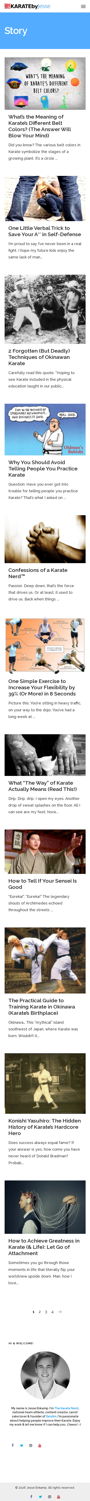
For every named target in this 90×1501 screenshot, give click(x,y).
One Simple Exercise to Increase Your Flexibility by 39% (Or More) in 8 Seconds (42, 687)
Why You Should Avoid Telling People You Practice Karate (42, 468)
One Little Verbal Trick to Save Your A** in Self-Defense (44, 231)
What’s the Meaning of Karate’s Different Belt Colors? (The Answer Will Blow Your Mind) (39, 126)
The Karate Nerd (66, 1408)
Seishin (51, 1416)
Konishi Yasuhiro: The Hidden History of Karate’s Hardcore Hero (44, 1127)
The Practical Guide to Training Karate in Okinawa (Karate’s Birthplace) (41, 1006)
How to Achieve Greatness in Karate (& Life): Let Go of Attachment (44, 1247)
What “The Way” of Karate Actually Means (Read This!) (42, 786)
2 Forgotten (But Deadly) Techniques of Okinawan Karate (39, 357)
